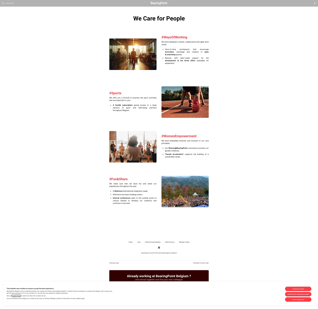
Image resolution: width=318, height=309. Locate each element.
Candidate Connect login (201, 263)
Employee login (114, 263)
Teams (131, 242)
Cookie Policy (16, 296)
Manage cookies (184, 242)
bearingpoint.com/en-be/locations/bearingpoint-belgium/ (159, 253)
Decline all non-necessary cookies (298, 294)
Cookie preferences (298, 299)
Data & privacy (169, 242)
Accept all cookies (298, 289)
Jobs (138, 242)
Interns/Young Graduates (153, 242)
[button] (314, 3)
